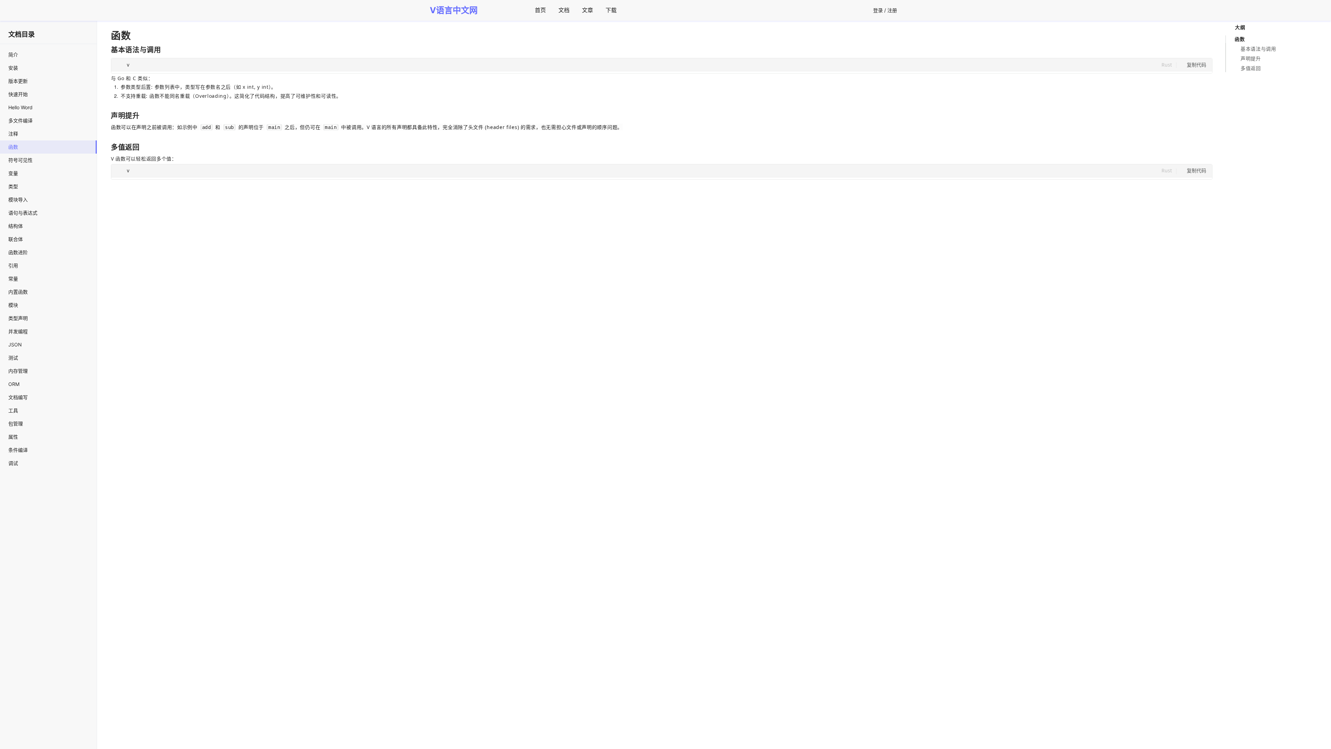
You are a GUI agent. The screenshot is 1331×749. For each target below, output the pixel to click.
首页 (540, 10)
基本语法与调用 (1258, 48)
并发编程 (18, 331)
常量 (13, 279)
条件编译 (18, 450)
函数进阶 (18, 252)
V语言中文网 (454, 10)
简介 (13, 55)
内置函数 (18, 292)
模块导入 (18, 200)
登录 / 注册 (885, 10)
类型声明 (18, 318)
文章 (587, 10)
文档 (563, 10)
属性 (13, 437)
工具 (13, 410)
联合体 (15, 239)
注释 (13, 134)
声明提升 (1251, 58)
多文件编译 (20, 120)
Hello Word (20, 107)
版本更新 (18, 81)
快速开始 (18, 94)
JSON (15, 344)
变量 (13, 173)
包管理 (15, 424)
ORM (13, 384)
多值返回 (1251, 68)
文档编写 (18, 397)
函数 (13, 147)
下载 (611, 10)
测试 (13, 358)
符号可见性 (20, 160)
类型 (13, 186)
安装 (13, 68)
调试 (13, 463)
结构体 (15, 226)
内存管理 (18, 371)
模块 (13, 305)
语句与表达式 (22, 213)
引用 (13, 265)
